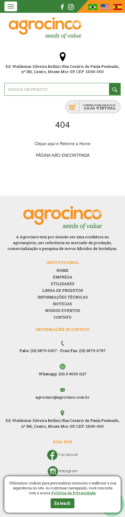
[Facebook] (62, 6)
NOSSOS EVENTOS (62, 310)
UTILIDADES (62, 283)
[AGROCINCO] (45, 28)
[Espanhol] (117, 6)
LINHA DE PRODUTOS (62, 290)
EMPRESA (62, 277)
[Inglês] (105, 6)
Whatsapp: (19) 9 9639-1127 (63, 373)
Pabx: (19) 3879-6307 (38, 350)
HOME (62, 270)
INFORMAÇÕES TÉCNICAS (63, 297)
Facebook (68, 454)
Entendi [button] (62, 503)
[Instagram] (71, 6)
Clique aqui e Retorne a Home (62, 143)
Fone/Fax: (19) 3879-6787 (83, 350)
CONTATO (62, 317)
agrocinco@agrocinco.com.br (62, 397)
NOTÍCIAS (62, 303)
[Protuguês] (93, 6)
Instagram (68, 470)
